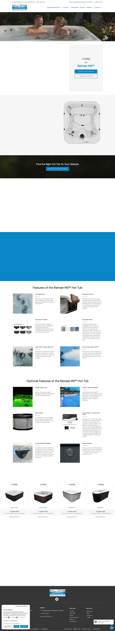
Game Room (75, 7)
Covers (65, 7)
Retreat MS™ (43, 507)
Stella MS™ (72, 507)
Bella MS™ (101, 507)
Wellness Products (53, 7)
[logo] (22, 7)
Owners (88, 7)
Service (82, 7)
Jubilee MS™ (14, 507)
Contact (97, 7)
